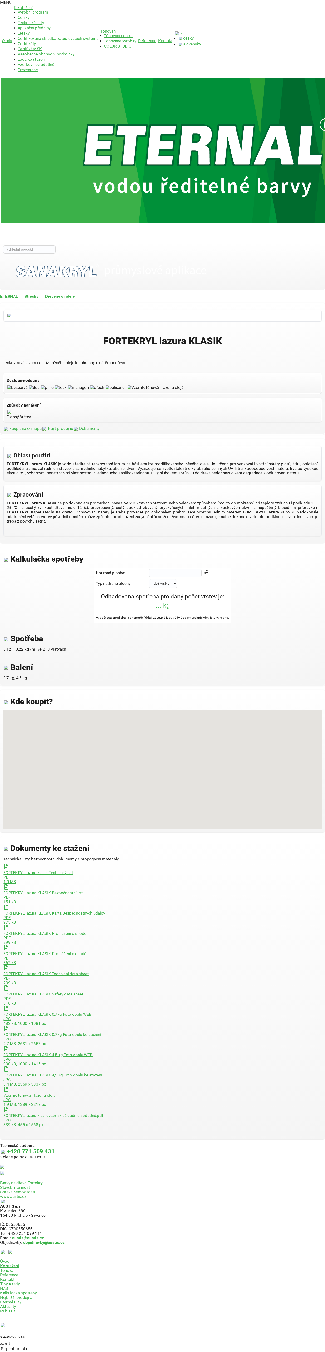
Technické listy (31, 22)
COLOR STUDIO (118, 46)
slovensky (192, 44)
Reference (147, 41)
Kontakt (165, 41)
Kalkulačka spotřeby (18, 1293)
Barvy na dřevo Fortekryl (22, 1183)
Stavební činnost (15, 1187)
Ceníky (24, 17)
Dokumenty (89, 428)
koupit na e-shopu (25, 428)
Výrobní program (33, 12)
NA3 (4, 1288)
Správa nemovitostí (17, 1192)
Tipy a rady (10, 1284)
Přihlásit (7, 1311)
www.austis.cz (13, 1196)
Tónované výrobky (120, 41)
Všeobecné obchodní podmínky (46, 54)
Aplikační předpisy (34, 28)
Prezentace (28, 70)
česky (188, 38)
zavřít (5, 1343)
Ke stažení (23, 7)
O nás (7, 41)
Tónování (108, 31)
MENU (6, 2)
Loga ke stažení (32, 59)
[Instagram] (10, 1251)
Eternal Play (10, 1302)
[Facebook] (4, 1251)
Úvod (5, 1261)
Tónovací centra (118, 36)
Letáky (24, 33)
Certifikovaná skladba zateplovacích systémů (58, 38)
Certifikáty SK (30, 49)
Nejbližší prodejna (16, 1297)
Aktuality (8, 1306)
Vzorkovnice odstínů (36, 64)
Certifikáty (27, 43)
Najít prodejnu (60, 428)
